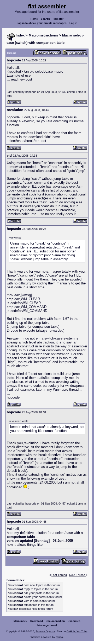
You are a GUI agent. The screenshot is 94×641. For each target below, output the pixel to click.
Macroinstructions (43, 35)
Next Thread (77, 574)
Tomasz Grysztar (45, 631)
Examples (74, 620)
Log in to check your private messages (42, 23)
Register (58, 18)
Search (45, 18)
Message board (47, 625)
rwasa (59, 636)
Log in (73, 23)
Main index (20, 620)
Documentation (55, 620)
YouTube (82, 631)
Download (36, 620)
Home (34, 18)
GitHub (71, 631)
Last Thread (59, 574)
